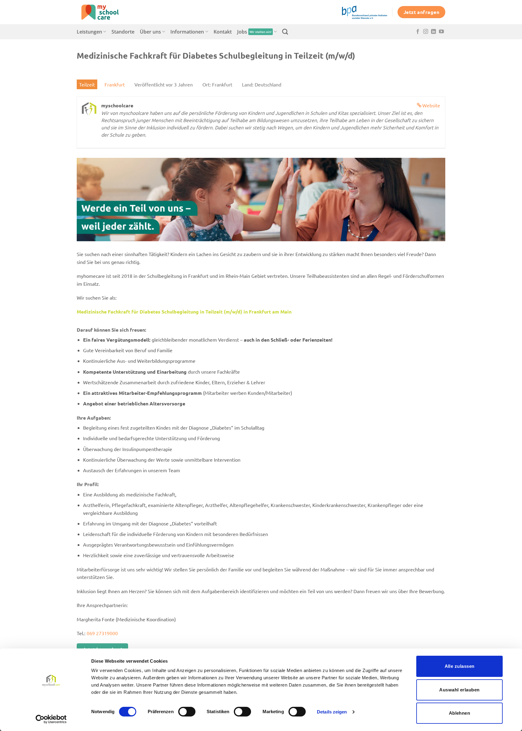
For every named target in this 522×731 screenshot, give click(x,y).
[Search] (285, 31)
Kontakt (223, 31)
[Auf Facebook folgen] (417, 31)
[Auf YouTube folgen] (441, 31)
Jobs (254, 31)
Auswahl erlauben (459, 689)
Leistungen (89, 31)
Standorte (122, 31)
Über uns (150, 31)
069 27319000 (102, 633)
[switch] (186, 711)
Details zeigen (332, 711)
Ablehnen (459, 713)
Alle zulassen (460, 666)
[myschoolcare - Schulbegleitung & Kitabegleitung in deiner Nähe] (107, 12)
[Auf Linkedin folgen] (433, 31)
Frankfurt (115, 84)
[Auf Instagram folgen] (425, 31)
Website (431, 105)
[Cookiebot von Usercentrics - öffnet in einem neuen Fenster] (51, 719)
